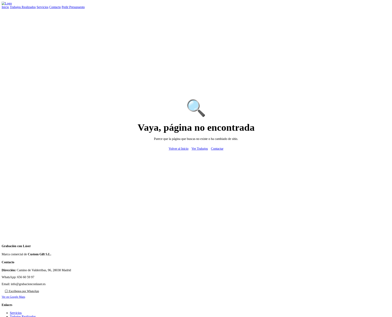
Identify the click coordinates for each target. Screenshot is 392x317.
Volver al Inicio (178, 148)
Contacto (55, 7)
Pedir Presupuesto (73, 7)
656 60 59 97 (25, 277)
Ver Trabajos (200, 148)
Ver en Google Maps (13, 296)
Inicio (5, 7)
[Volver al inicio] (7, 3)
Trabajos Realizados (23, 7)
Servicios (42, 7)
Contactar (217, 148)
